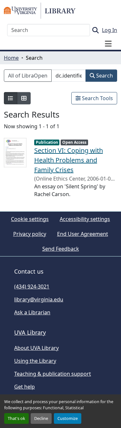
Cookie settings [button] (30, 219)
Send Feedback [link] (60, 248)
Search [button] (104, 75)
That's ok (16, 418)
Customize (67, 418)
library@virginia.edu (38, 299)
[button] (40, 11)
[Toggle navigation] (108, 43)
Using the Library (35, 360)
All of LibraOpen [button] (27, 75)
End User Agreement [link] (82, 233)
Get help (24, 386)
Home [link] (11, 57)
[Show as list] (10, 98)
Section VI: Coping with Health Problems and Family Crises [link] (68, 160)
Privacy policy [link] (29, 233)
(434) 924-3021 (31, 286)
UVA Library (30, 332)
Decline (41, 418)
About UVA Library (36, 347)
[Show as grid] (24, 98)
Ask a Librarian (32, 312)
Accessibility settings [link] (85, 219)
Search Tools (97, 98)
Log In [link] (109, 30)
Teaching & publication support (52, 373)
